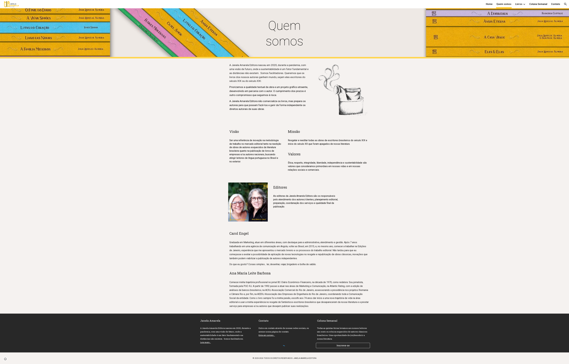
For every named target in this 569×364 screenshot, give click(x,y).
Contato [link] (555, 4)
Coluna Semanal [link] (538, 4)
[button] (565, 4)
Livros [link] (518, 4)
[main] (284, 33)
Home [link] (489, 4)
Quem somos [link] (503, 4)
